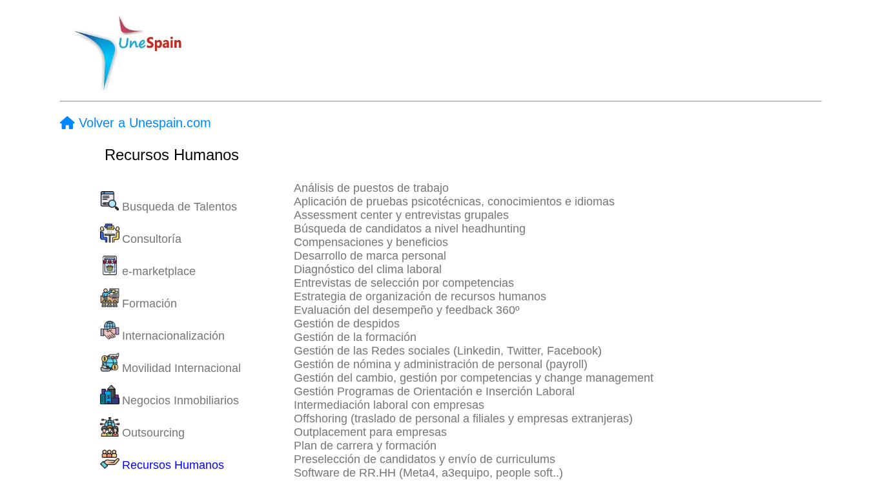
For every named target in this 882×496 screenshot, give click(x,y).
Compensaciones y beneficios (371, 242)
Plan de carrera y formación (365, 445)
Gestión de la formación (355, 337)
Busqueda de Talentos (179, 206)
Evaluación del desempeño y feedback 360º (407, 310)
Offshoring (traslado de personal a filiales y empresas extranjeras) (463, 418)
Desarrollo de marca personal (370, 255)
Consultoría (151, 238)
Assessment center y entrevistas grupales (401, 215)
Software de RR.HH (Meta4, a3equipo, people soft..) (428, 472)
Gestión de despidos (347, 323)
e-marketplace (159, 271)
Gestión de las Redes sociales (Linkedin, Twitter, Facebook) (448, 350)
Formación (149, 303)
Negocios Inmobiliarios (180, 400)
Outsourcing (153, 432)
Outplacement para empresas (370, 432)
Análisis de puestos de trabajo (371, 187)
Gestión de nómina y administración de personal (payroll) (441, 364)
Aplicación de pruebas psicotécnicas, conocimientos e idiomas (454, 201)
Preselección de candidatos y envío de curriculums (424, 459)
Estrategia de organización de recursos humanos (420, 296)
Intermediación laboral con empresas (389, 404)
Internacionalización (173, 335)
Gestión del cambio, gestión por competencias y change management (473, 377)
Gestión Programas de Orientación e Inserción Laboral (434, 391)
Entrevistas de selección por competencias (404, 282)
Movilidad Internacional (181, 368)
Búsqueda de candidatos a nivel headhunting (410, 228)
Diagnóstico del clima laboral (368, 269)
